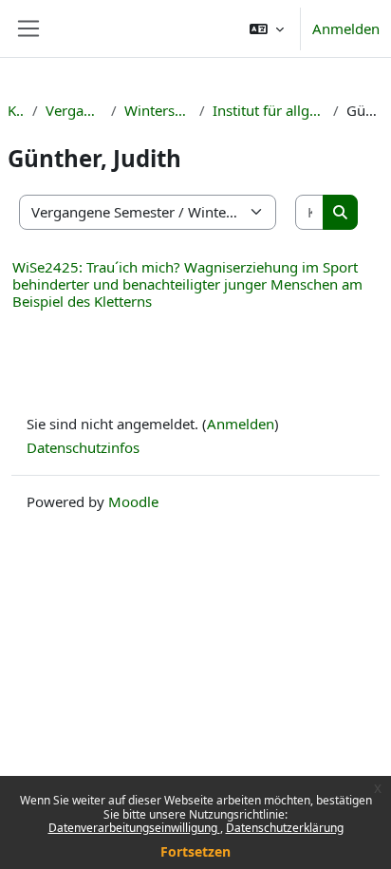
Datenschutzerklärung (285, 828)
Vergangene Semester (74, 110)
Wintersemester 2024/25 (158, 110)
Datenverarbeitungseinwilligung (134, 828)
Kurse (16, 110)
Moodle (133, 501)
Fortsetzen (195, 851)
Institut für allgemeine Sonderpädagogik (269, 110)
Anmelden (346, 28)
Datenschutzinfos (83, 447)
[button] (266, 28)
